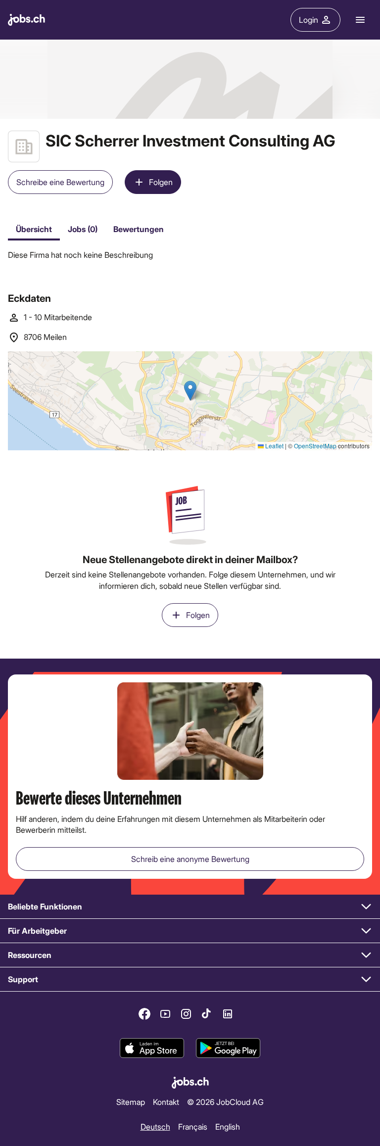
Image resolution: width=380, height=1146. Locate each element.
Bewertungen (138, 229)
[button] (190, 907)
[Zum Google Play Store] (228, 1048)
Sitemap (130, 1101)
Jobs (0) (82, 229)
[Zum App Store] (152, 1048)
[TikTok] (206, 1013)
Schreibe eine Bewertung (60, 182)
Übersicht (34, 229)
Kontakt (166, 1101)
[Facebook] (144, 1013)
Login (308, 19)
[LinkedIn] (227, 1013)
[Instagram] (186, 1013)
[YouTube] (165, 1013)
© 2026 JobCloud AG (225, 1101)
